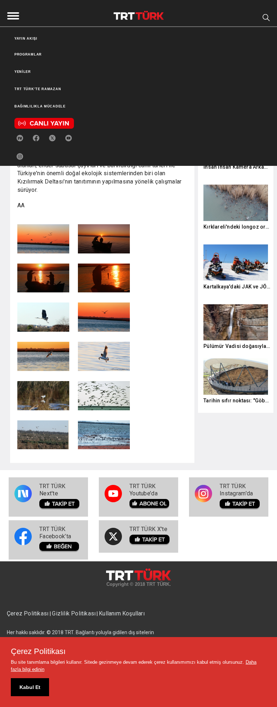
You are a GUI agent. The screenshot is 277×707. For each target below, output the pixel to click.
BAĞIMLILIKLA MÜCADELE (40, 106)
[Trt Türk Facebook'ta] (36, 137)
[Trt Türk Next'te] (19, 137)
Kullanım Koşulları (122, 613)
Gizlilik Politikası (74, 613)
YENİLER (22, 72)
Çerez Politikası (28, 613)
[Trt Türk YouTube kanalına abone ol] (68, 137)
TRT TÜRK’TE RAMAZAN (37, 89)
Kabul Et (29, 687)
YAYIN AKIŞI (26, 38)
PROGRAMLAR (28, 54)
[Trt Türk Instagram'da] (19, 155)
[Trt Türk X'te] (52, 137)
